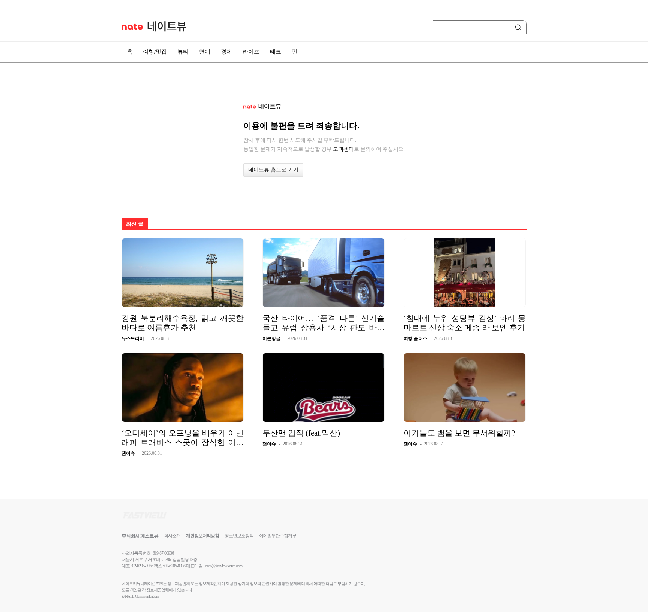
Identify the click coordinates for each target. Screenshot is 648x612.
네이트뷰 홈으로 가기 (273, 170)
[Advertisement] (564, 201)
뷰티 (183, 52)
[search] (519, 27)
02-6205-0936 (142, 566)
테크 (275, 52)
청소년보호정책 (239, 535)
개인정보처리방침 (202, 535)
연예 (204, 52)
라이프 (251, 52)
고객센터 (343, 149)
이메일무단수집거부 (277, 535)
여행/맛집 (155, 52)
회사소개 (172, 535)
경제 (226, 52)
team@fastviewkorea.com (223, 566)
